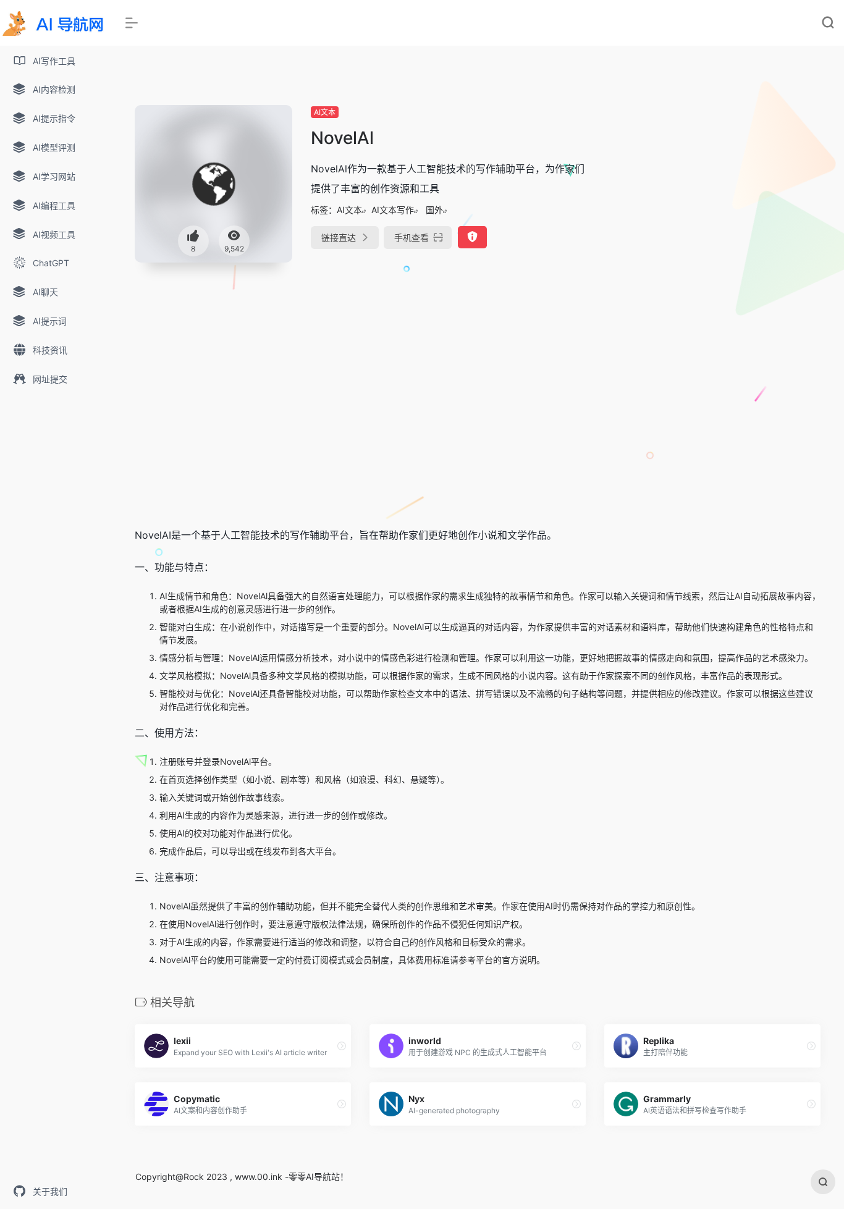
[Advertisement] (712, 191)
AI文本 (324, 112)
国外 (434, 209)
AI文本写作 (392, 209)
